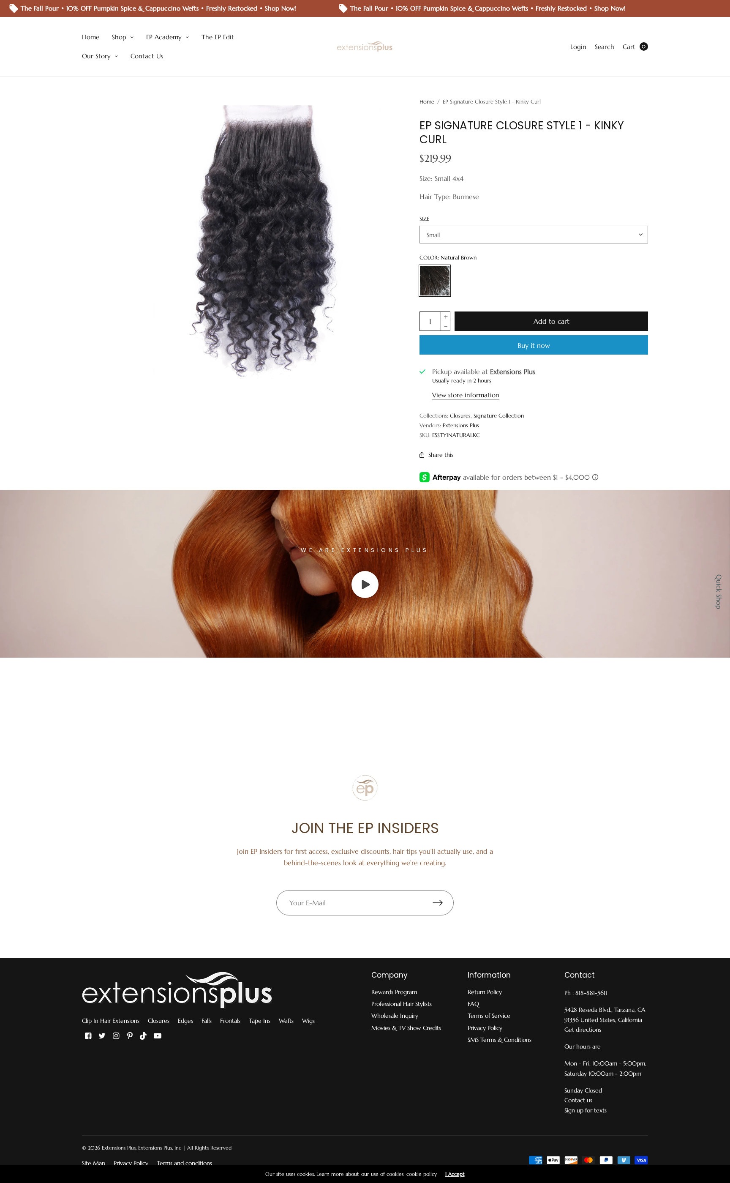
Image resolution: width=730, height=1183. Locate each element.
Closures (460, 415)
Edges (185, 1021)
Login (578, 47)
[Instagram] (116, 1036)
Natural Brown (435, 281)
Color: (448, 257)
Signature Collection (499, 415)
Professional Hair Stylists (401, 1004)
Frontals (230, 1021)
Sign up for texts (585, 1110)
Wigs (308, 1021)
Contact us (578, 1100)
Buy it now (534, 345)
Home (90, 37)
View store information (465, 395)
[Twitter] (102, 1036)
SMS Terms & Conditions (499, 1040)
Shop (119, 37)
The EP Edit (218, 37)
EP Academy (164, 37)
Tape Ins (259, 1021)
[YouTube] (157, 1036)
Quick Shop (719, 591)
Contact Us (147, 56)
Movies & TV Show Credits (406, 1028)
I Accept (455, 1174)
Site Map (93, 1163)
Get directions (582, 1029)
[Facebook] (88, 1036)
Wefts (286, 1021)
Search (604, 47)
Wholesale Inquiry (394, 1015)
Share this (440, 455)
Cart (629, 47)
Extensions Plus (461, 425)
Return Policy (485, 992)
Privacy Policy (485, 1028)
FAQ (473, 1004)
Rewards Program (394, 992)
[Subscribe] (443, 902)
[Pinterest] (129, 1036)
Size (424, 218)
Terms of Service (489, 1015)
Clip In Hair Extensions (110, 1021)
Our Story (96, 56)
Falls (207, 1021)
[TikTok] (143, 1036)
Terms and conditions (184, 1163)
